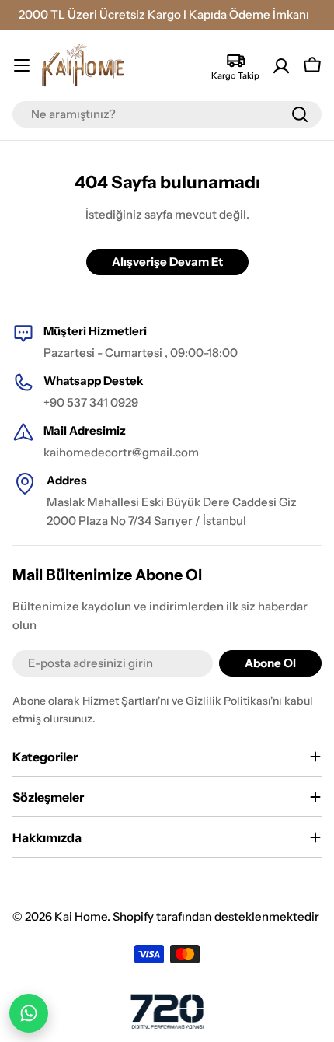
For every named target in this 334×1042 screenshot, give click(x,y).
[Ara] (300, 114)
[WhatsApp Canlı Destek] (28, 1013)
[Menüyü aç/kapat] (21, 65)
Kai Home (80, 916)
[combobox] (167, 114)
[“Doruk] (167, 1011)
